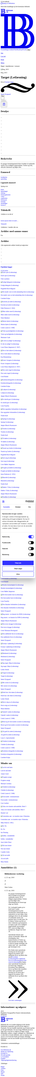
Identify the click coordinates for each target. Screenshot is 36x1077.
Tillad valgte (18, 568)
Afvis (18, 574)
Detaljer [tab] (18, 507)
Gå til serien (4, 270)
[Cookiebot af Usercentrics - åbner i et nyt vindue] (25, 501)
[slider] (18, 71)
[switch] (31, 542)
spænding (4, 179)
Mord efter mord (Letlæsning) (17, 961)
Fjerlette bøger (9, 82)
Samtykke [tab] (6, 507)
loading (3, 100)
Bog (3, 96)
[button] (18, 1013)
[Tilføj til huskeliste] (4, 104)
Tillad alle (18, 563)
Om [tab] (29, 507)
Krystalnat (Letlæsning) (13, 957)
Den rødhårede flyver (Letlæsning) (16, 959)
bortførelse (4, 177)
